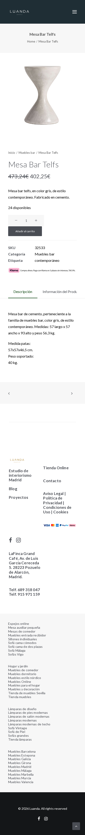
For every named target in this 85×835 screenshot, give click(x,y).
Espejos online (18, 624)
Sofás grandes (18, 735)
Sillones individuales (22, 639)
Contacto (52, 480)
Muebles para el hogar (24, 685)
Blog (13, 488)
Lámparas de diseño (22, 709)
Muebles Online (19, 682)
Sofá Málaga (17, 650)
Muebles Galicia (19, 759)
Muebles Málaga (20, 770)
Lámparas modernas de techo (29, 724)
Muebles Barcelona (22, 751)
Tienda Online (55, 467)
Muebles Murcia (19, 778)
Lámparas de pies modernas (28, 712)
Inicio (11, 152)
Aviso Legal (53, 493)
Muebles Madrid (19, 767)
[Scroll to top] (76, 825)
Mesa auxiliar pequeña (24, 627)
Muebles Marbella (21, 774)
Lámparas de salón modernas (29, 716)
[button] (74, 12)
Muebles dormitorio (22, 674)
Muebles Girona (19, 763)
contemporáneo (47, 260)
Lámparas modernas (22, 720)
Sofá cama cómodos (22, 643)
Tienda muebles (19, 697)
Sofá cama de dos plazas (25, 646)
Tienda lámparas (20, 739)
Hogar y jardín (18, 666)
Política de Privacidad (52, 500)
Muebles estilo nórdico (24, 678)
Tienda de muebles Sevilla (27, 693)
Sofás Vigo (16, 654)
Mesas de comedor (21, 631)
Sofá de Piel (16, 732)
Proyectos (18, 497)
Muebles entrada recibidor (27, 635)
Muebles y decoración (24, 689)
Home (31, 41)
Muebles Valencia (20, 782)
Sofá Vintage (17, 728)
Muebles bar (27, 152)
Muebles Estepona (21, 755)
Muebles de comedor (23, 670)
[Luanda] (19, 12)
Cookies (61, 512)
